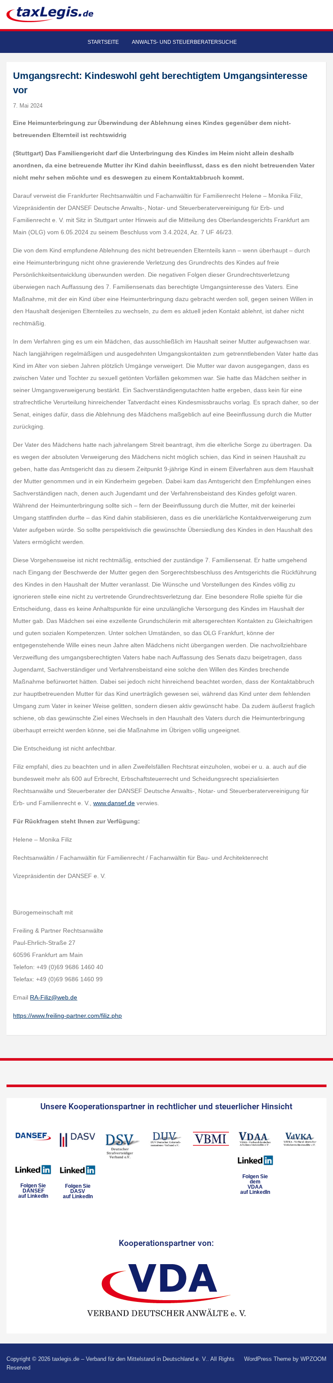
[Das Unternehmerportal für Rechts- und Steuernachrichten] (50, 14)
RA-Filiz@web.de (53, 997)
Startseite (103, 42)
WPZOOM (313, 1359)
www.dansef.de (114, 803)
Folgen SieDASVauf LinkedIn (78, 1191)
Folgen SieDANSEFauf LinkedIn (33, 1191)
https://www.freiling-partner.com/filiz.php (67, 1015)
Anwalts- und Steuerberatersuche (184, 42)
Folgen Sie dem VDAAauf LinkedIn (255, 1184)
